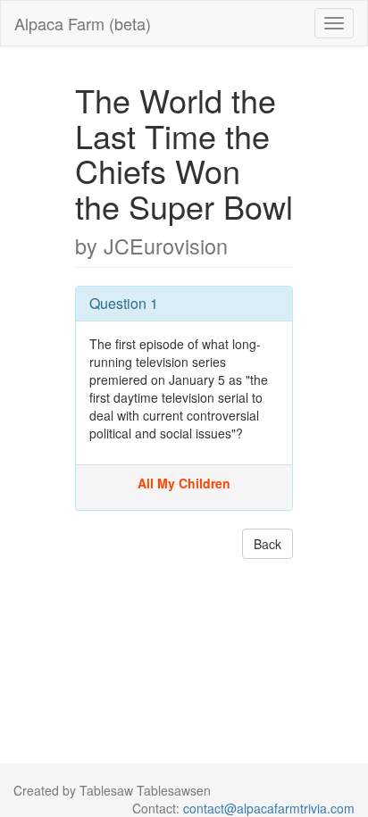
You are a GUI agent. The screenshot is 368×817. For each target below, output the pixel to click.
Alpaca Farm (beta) (82, 23)
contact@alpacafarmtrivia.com (269, 808)
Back (267, 544)
